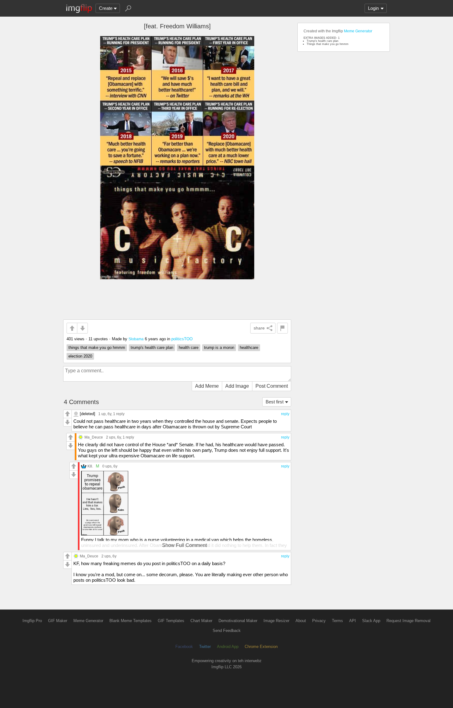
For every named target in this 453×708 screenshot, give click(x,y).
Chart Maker (201, 620)
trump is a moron (219, 347)
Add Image (237, 386)
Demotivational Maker (237, 620)
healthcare (249, 347)
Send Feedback (227, 630)
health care (188, 347)
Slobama (136, 339)
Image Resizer (276, 620)
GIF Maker (57, 620)
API (352, 620)
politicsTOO (182, 339)
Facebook (184, 646)
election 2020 (80, 356)
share (259, 328)
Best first (275, 401)
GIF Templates (171, 620)
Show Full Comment (184, 545)
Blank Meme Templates (130, 620)
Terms (337, 620)
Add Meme (207, 386)
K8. (90, 466)
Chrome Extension (261, 646)
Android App (228, 646)
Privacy (319, 620)
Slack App (371, 620)
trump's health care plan (152, 347)
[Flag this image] (282, 328)
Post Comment (271, 386)
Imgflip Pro (32, 620)
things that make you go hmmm (96, 347)
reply (285, 414)
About (301, 620)
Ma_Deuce (93, 437)
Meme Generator (358, 31)
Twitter (205, 646)
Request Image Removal (408, 620)
